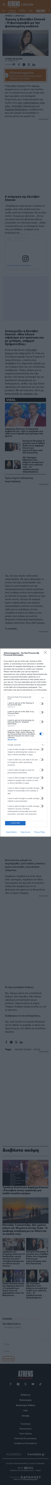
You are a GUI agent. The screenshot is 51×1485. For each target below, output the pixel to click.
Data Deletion (11, 832)
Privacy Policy (39, 832)
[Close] (46, 653)
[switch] (41, 703)
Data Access (25, 832)
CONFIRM (15, 823)
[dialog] (25, 742)
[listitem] (25, 698)
